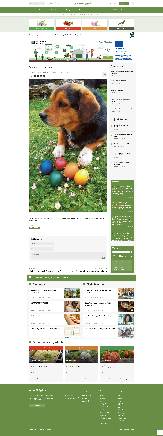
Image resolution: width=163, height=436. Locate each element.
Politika (115, 10)
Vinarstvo (72, 14)
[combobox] (122, 252)
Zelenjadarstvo (122, 408)
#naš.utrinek (34, 228)
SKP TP (102, 420)
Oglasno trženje (104, 406)
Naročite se (123, 3)
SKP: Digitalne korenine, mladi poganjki (61, 10)
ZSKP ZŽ (102, 422)
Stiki (101, 402)
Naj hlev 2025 (103, 417)
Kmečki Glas (32, 72)
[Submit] (103, 258)
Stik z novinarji (103, 403)
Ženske (90, 14)
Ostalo (98, 14)
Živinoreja (94, 10)
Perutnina (82, 14)
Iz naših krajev (121, 417)
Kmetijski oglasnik (87, 400)
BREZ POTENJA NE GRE (60, 35)
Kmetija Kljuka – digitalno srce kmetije (120, 100)
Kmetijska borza (86, 402)
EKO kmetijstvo (122, 419)
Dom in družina (121, 415)
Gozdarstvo (121, 420)
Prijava (114, 3)
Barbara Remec (46, 72)
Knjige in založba (86, 395)
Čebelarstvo (105, 10)
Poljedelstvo (83, 10)
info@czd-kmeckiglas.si (71, 398)
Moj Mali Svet (103, 414)
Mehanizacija (121, 411)
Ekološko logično (104, 423)
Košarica (102, 398)
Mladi (64, 14)
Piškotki (102, 405)
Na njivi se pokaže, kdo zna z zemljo (122, 109)
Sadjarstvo (121, 409)
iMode (132, 429)
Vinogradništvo (122, 414)
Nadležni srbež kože (117, 90)
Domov (41, 10)
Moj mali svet (85, 397)
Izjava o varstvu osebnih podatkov (106, 408)
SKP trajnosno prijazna (106, 419)
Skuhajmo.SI (103, 415)
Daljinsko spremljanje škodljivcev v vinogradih (122, 72)
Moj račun (102, 397)
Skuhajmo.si (85, 398)
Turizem (124, 10)
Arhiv (101, 395)
